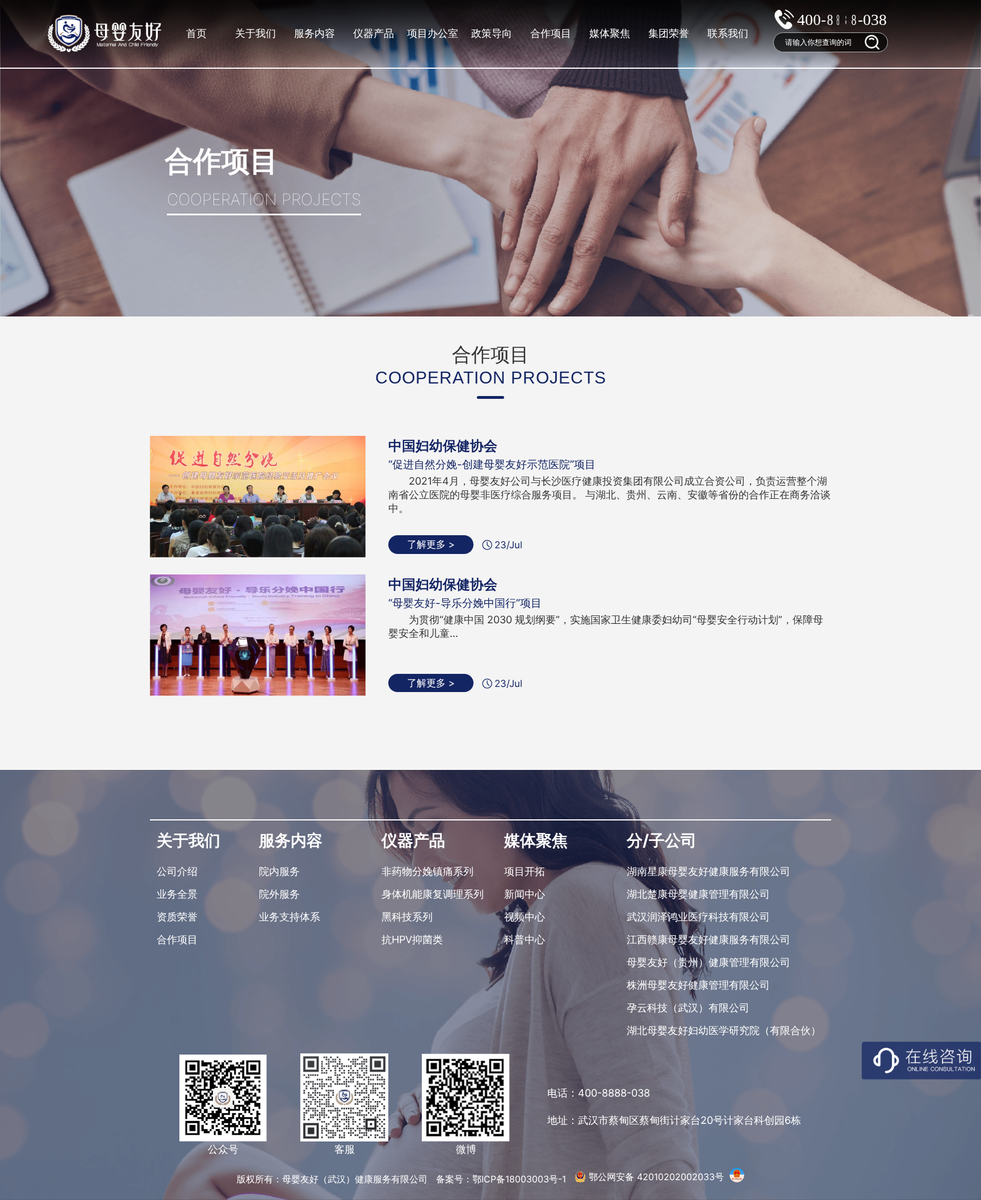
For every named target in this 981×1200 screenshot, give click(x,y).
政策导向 (491, 33)
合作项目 (550, 33)
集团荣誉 (668, 33)
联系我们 (727, 33)
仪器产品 (373, 33)
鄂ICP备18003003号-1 (520, 1179)
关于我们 (255, 33)
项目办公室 (432, 33)
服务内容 (314, 33)
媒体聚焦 (609, 33)
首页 (196, 33)
